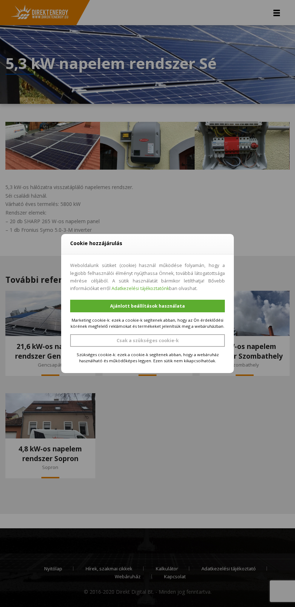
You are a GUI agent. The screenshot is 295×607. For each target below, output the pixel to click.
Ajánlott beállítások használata (147, 306)
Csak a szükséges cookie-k (148, 340)
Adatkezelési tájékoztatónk (140, 288)
